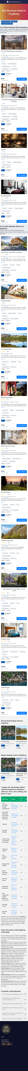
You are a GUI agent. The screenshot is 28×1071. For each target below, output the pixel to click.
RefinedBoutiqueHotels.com (15, 2)
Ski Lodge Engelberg (6, 195)
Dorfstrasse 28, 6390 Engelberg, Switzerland (14, 815)
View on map (5, 56)
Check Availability (22, 79)
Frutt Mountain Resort (6, 349)
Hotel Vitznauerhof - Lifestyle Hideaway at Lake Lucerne (14, 589)
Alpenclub (3, 149)
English (4, 1044)
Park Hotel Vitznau (5, 639)
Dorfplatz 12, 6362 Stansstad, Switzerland (14, 872)
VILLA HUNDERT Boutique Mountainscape (11, 51)
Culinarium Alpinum (6, 301)
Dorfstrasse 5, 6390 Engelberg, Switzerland (14, 824)
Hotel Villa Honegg (5, 492)
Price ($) (22, 799)
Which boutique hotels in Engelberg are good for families (12, 1008)
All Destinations (5, 1041)
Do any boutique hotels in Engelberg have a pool (12, 994)
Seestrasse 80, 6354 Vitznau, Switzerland (14, 896)
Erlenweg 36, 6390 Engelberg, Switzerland (14, 831)
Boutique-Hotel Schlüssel (7, 397)
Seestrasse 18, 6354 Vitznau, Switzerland (14, 905)
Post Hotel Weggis (5, 687)
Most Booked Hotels (6, 21)
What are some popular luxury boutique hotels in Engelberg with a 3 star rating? (12, 1013)
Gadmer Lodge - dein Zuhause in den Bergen (11, 252)
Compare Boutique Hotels (7, 23)
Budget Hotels (14, 21)
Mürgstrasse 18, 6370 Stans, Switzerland (14, 850)
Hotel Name (5, 799)
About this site (4, 1040)
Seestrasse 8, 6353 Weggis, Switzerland (14, 912)
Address (13, 799)
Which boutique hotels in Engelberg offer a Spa (12, 1003)
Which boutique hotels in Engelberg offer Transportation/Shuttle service (11, 998)
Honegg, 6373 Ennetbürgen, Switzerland (14, 879)
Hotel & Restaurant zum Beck (8, 446)
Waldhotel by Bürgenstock (7, 540)
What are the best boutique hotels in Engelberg (12, 1018)
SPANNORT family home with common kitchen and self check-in (14, 100)
